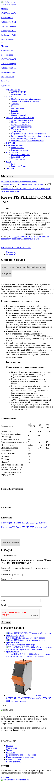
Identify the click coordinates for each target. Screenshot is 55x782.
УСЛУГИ (10, 97)
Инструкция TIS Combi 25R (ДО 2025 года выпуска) (24, 527)
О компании (11, 748)
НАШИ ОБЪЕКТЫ (14, 145)
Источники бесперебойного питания (27, 141)
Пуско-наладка (17, 108)
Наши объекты (17, 148)
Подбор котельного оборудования (26, 99)
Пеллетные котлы (31, 239)
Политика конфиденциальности (20, 757)
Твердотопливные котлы (22, 120)
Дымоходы (16, 131)
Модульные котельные (21, 124)
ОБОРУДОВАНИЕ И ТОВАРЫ (20, 117)
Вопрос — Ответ (18, 166)
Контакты (10, 752)
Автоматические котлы (21, 127)
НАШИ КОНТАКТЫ (20, 154)
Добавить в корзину (33, 234)
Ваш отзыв (6, 579)
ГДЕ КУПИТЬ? (18, 157)
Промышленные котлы (21, 122)
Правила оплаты (18, 94)
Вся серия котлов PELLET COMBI (16, 247)
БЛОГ (8, 161)
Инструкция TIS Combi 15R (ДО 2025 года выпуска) (24, 523)
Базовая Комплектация (36, 267)
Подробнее (38, 656)
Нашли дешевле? (18, 115)
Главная (9, 745)
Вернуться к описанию (10, 542)
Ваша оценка (6, 575)
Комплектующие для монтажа (24, 138)
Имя (3, 600)
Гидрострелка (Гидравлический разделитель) (30, 136)
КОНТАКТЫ (12, 152)
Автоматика (20, 267)
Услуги (9, 750)
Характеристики (8, 267)
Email (4, 605)
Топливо (10, 168)
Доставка (15, 104)
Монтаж (14, 106)
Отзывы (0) (11, 254)
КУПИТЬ (5, 777)
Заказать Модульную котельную (25, 101)
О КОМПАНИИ (13, 90)
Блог (13, 164)
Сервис (14, 111)
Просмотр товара (37, 638)
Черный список (18, 159)
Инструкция (6, 274)
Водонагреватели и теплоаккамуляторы (28, 134)
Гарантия (15, 113)
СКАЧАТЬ (10, 143)
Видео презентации (19, 150)
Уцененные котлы (19, 129)
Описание (10, 252)
